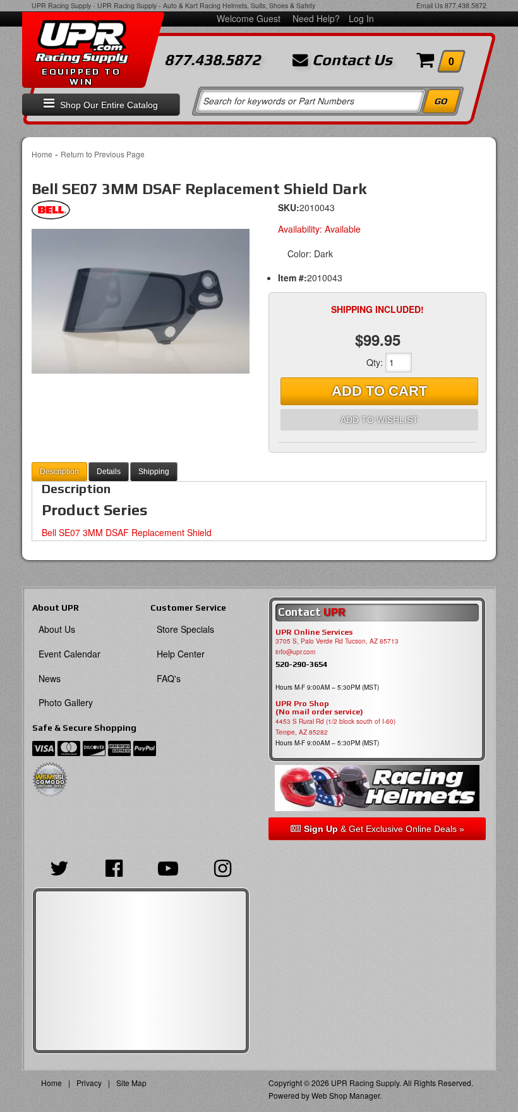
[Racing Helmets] (377, 788)
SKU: (288, 207)
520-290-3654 (301, 664)
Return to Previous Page (103, 154)
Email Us (429, 5)
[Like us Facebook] (114, 866)
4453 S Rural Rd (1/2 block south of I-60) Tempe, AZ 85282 (335, 726)
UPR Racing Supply (61, 5)
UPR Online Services (313, 632)
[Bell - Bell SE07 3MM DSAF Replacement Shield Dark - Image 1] (141, 301)
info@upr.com (295, 651)
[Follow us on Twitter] (59, 866)
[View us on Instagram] (222, 866)
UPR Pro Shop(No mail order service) (319, 708)
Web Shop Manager (345, 1095)
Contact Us (350, 60)
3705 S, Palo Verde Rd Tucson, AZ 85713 (337, 641)
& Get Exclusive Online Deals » (384, 829)
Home (42, 154)
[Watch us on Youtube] (168, 866)
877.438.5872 (465, 5)
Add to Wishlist (379, 420)
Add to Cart (379, 391)
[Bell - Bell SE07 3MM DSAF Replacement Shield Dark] (51, 213)
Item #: (292, 277)
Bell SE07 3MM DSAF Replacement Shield (127, 532)
